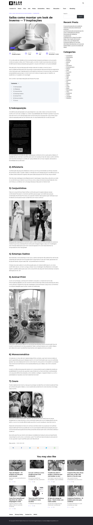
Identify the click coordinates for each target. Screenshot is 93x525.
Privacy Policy (19, 514)
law (67, 81)
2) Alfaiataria (16, 89)
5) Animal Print (17, 96)
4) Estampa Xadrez (18, 93)
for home (68, 72)
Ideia (67, 76)
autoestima (69, 55)
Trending (68, 96)
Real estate (69, 89)
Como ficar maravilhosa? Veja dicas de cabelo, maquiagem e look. (17, 500)
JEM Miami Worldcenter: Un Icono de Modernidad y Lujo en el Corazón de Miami (74, 45)
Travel (68, 94)
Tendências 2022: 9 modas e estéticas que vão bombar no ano (55, 474)
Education (56, 8)
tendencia (69, 93)
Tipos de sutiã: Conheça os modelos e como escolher (36, 500)
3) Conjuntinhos (17, 91)
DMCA (35, 514)
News (48, 8)
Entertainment (70, 67)
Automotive (69, 57)
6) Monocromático (18, 98)
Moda (34, 8)
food (67, 70)
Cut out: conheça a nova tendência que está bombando (36, 474)
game (67, 73)
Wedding (72, 8)
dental (68, 62)
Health (68, 75)
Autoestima (41, 8)
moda (67, 86)
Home (19, 8)
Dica (24, 8)
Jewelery (68, 80)
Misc (67, 85)
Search (65, 13)
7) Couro (15, 100)
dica (67, 63)
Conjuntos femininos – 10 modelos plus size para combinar (75, 500)
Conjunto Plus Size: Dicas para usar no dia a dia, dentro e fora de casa (75, 474)
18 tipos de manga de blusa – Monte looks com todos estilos (55, 500)
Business (68, 60)
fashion (68, 68)
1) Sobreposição (17, 86)
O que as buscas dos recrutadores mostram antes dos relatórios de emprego (73, 27)
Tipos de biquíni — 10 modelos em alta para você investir (16, 474)
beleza (12, 47)
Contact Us (12, 8)
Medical (68, 83)
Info (29, 8)
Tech (64, 8)
